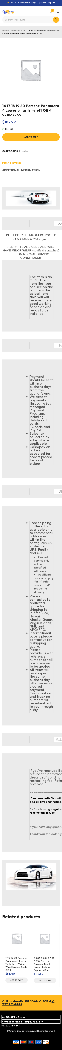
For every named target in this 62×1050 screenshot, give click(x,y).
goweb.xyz (27, 1030)
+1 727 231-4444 (11, 1025)
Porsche (15, 30)
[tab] (11, 164)
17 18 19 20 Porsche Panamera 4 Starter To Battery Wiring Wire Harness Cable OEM (16, 963)
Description (11, 163)
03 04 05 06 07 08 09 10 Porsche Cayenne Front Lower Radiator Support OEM (44, 964)
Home (5, 30)
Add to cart (31, 137)
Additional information (21, 170)
